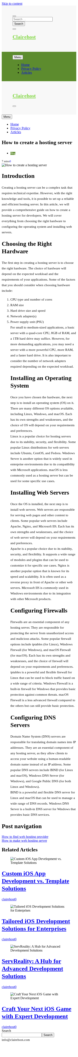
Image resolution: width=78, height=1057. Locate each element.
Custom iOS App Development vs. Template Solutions (35, 881)
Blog (12, 153)
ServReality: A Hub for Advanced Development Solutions (32, 968)
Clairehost (24, 37)
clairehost (8, 899)
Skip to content (12, 3)
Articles (26, 72)
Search (6, 1031)
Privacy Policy (31, 68)
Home (25, 65)
